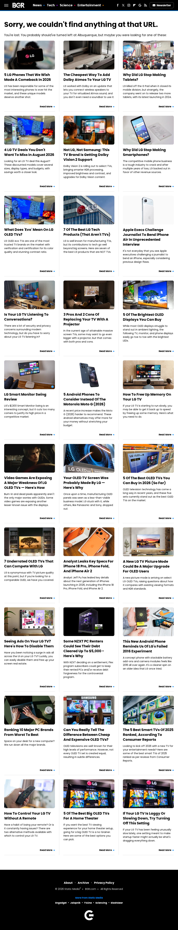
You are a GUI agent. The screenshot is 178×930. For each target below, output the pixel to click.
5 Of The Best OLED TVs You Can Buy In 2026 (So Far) (146, 480)
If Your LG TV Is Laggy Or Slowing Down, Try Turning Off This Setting (146, 818)
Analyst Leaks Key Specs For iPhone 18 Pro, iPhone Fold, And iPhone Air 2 (88, 566)
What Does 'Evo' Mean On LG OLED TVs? (28, 232)
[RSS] (145, 5)
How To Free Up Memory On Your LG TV (147, 397)
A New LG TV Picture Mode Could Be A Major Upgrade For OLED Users (146, 566)
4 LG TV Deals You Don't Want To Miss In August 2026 (29, 152)
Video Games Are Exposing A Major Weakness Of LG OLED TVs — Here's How (28, 483)
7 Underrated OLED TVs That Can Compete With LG (28, 563)
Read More (46, 106)
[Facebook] (117, 5)
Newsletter (164, 5)
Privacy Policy (104, 883)
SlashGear (117, 902)
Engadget (61, 902)
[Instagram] (128, 5)
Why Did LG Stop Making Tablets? (144, 77)
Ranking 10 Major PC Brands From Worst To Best (28, 732)
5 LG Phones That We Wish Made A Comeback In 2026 (27, 77)
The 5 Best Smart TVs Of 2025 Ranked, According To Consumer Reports (148, 734)
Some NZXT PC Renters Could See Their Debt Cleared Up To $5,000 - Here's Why (83, 648)
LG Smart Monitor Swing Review (25, 397)
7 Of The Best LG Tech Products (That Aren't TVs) (86, 232)
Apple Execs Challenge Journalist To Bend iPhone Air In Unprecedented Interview (146, 237)
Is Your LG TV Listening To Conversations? (26, 317)
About (68, 883)
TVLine (88, 902)
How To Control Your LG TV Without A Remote (27, 816)
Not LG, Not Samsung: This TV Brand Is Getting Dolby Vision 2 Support (86, 155)
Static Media (72, 889)
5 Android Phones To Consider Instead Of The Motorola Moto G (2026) (84, 399)
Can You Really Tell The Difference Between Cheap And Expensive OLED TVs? (86, 734)
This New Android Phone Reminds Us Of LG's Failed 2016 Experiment (145, 646)
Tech (51, 5)
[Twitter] (123, 5)
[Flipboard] (134, 5)
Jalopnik (75, 902)
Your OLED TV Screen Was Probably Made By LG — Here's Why (85, 483)
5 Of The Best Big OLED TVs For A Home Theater (86, 816)
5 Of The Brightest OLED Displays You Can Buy (143, 317)
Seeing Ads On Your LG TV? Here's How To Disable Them (29, 643)
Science (66, 5)
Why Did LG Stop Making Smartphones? (144, 152)
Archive (83, 883)
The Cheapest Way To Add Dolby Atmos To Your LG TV (87, 77)
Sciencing (101, 902)
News (37, 5)
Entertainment (89, 5)
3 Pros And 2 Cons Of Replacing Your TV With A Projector (85, 319)
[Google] (140, 5)
